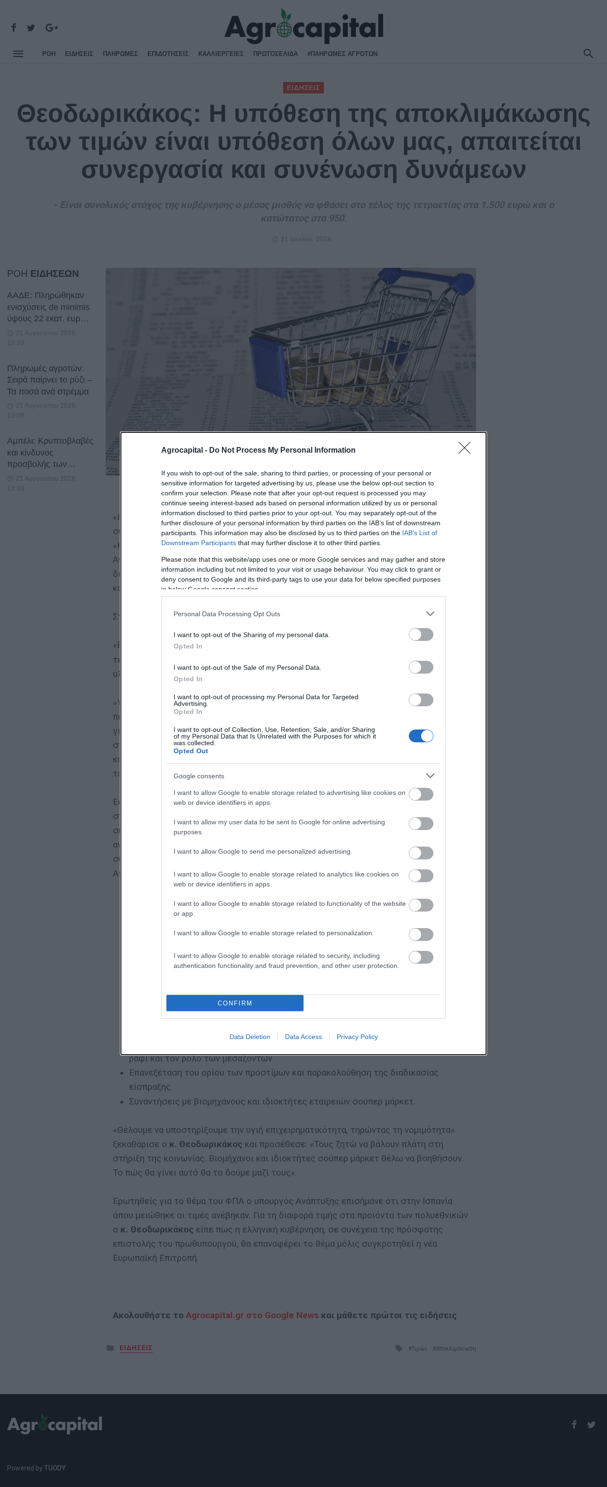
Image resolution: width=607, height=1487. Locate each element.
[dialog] (303, 743)
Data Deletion (250, 1036)
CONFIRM (235, 1003)
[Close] (468, 451)
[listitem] (303, 614)
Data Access (303, 1036)
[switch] (421, 634)
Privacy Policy (357, 1036)
